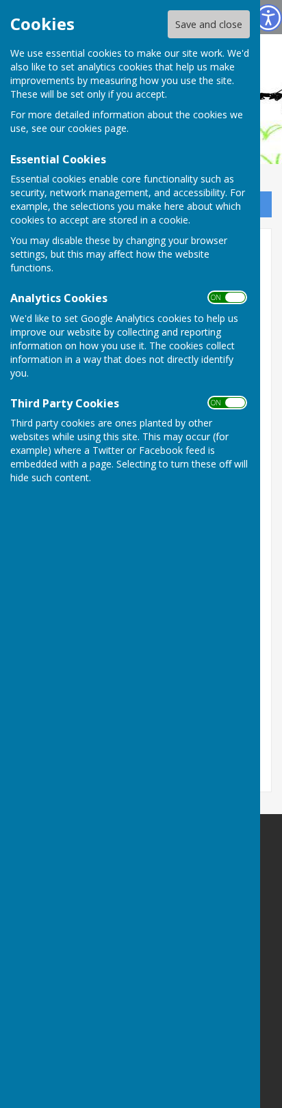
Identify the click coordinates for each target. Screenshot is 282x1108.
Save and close (208, 24)
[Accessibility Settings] (268, 17)
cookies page (97, 128)
